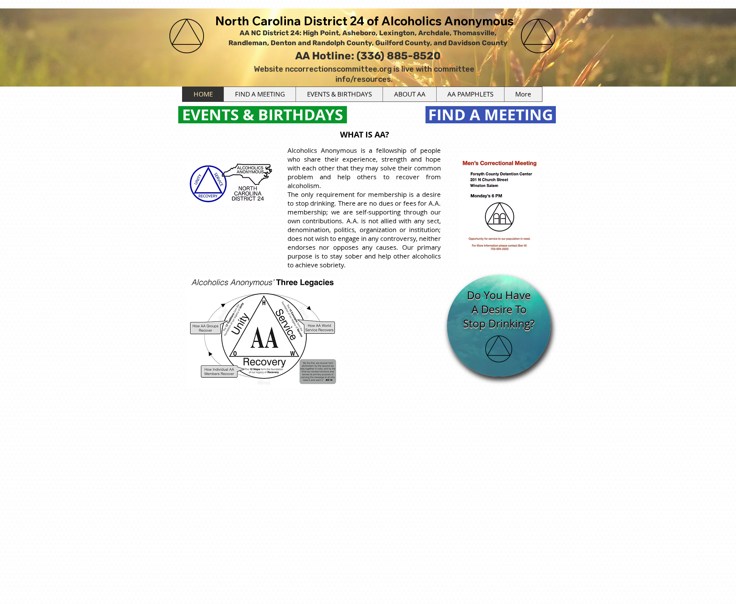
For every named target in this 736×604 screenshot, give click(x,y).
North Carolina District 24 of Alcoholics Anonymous (364, 20)
